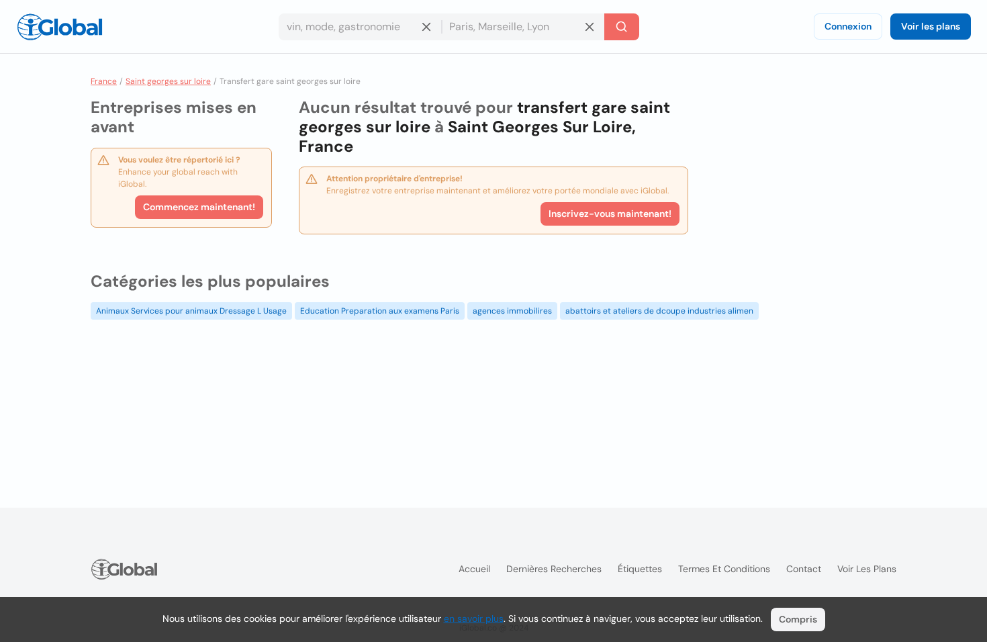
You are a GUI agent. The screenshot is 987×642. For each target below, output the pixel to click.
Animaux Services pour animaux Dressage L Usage (191, 311)
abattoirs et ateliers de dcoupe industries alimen (659, 311)
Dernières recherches (554, 569)
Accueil (474, 569)
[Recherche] (621, 26)
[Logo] (59, 26)
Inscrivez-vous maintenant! (610, 214)
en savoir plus (474, 618)
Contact (803, 569)
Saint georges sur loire (168, 81)
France (104, 81)
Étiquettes (640, 569)
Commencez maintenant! (199, 207)
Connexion (848, 26)
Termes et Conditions (724, 569)
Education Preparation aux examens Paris (379, 311)
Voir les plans (930, 26)
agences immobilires (512, 311)
